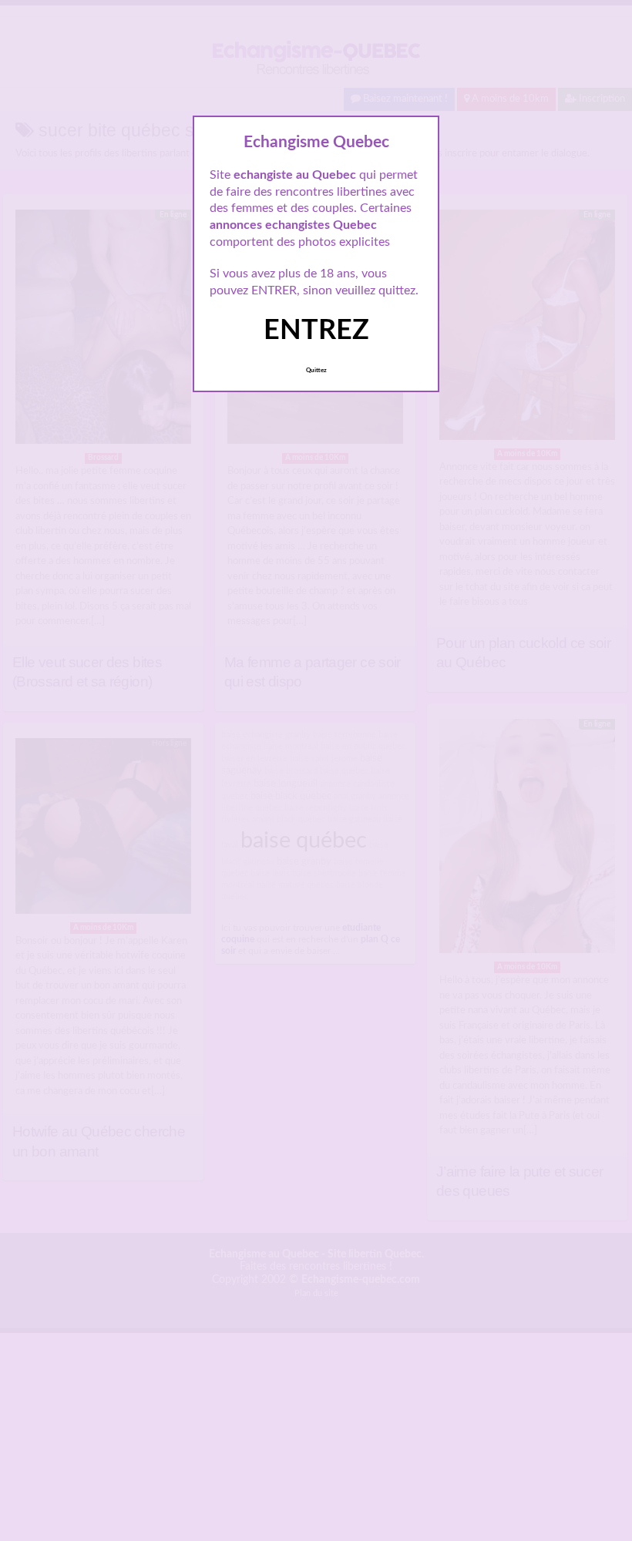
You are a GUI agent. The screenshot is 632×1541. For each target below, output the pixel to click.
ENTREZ (316, 330)
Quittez (316, 371)
